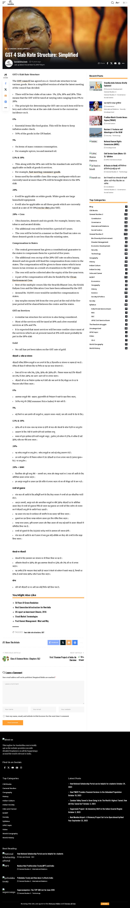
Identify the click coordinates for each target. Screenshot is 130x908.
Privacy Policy (55, 904)
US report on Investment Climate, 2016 (30, 611)
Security (122, 109)
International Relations (111, 109)
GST (43, 632)
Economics (109, 281)
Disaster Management (109, 242)
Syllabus (108, 305)
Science (109, 293)
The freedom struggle (108, 324)
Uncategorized (109, 112)
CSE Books (108, 210)
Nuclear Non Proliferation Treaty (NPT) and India (35, 865)
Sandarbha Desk (20, 62)
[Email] (115, 63)
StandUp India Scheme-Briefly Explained (115, 84)
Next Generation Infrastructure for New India (33, 607)
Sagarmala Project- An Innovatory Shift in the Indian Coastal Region (96, 808)
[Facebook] (5, 768)
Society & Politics (109, 297)
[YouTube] (12, 768)
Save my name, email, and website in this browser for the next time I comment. (37, 716)
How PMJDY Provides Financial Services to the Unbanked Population (95, 792)
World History (108, 348)
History (108, 262)
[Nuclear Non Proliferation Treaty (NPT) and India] (9, 869)
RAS (109, 313)
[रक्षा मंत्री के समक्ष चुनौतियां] (95, 106)
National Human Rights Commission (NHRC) (113, 143)
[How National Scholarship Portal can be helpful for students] (9, 857)
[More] (123, 63)
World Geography (108, 344)
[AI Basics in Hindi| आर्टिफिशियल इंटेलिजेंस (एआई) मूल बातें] (95, 169)
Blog (108, 207)
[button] (105, 904)
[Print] (119, 63)
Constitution (110, 187)
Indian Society (108, 269)
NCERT (108, 277)
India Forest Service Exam (109, 309)
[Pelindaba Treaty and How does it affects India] (9, 881)
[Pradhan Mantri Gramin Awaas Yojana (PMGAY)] (95, 120)
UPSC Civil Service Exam (114, 160)
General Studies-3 (110, 95)
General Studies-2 (110, 92)
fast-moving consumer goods (44, 172)
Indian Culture (108, 265)
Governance (121, 95)
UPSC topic (108, 332)
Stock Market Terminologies (26, 616)
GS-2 (109, 340)
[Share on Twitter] (111, 63)
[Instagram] (21, 768)
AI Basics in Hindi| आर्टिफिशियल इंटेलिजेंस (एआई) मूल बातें (115, 167)
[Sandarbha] (10, 2)
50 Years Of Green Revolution (26, 602)
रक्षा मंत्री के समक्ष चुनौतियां (112, 102)
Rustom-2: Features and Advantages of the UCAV (113, 131)
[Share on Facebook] (107, 63)
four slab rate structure (32, 632)
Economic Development (19, 49)
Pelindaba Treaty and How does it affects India (35, 877)
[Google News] (17, 768)
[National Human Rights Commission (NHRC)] (95, 144)
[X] (8, 768)
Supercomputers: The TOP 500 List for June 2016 (35, 889)
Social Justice (108, 97)
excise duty (44, 208)
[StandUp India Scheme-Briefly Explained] (95, 86)
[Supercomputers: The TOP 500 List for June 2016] (9, 893)
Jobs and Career (108, 273)
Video (108, 336)
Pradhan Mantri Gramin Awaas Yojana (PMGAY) (115, 118)
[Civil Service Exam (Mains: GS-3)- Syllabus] (95, 157)
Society (108, 301)
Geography (108, 258)
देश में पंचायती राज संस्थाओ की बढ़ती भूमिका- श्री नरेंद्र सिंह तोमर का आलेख (115, 180)
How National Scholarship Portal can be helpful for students (93, 783)
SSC (109, 316)
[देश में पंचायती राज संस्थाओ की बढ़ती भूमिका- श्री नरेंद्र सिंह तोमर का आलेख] (95, 181)
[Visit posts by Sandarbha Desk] (9, 63)
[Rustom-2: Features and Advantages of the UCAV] (95, 132)
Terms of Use (69, 904)
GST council (23, 81)
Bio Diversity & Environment (109, 238)
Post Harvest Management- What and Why (31, 621)
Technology (116, 135)
